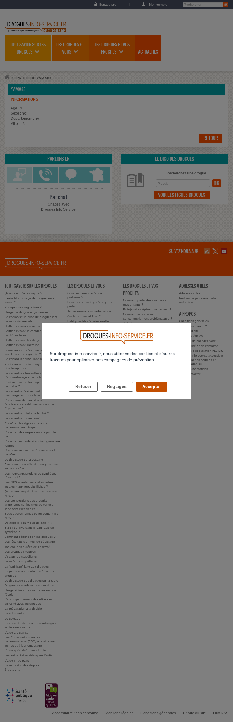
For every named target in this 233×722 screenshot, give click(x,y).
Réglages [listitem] (117, 386)
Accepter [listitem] (151, 386)
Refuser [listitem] (83, 386)
